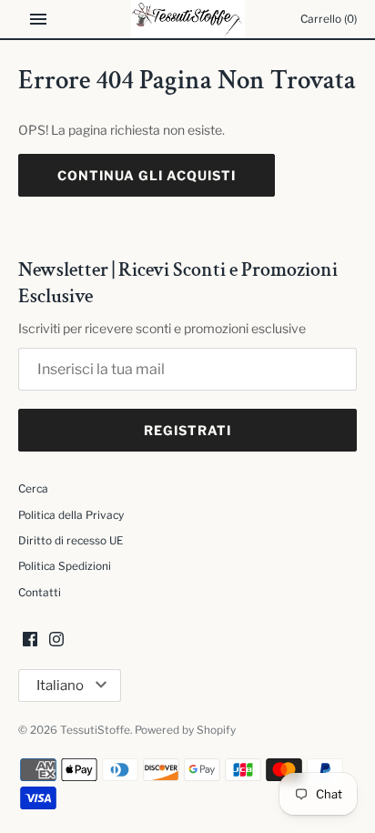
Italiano (60, 685)
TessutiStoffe (95, 730)
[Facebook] (30, 640)
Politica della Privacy (71, 515)
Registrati (187, 430)
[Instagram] (56, 640)
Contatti (39, 592)
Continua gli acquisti (146, 175)
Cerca (33, 489)
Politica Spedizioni (64, 566)
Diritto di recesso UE (70, 540)
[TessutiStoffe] (188, 19)
